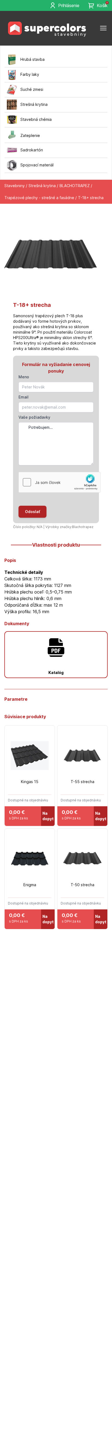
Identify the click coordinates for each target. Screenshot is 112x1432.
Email (23, 397)
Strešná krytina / (43, 185)
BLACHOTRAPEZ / (76, 185)
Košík (102, 5)
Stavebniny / (15, 185)
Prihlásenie (68, 5)
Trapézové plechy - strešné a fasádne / (40, 197)
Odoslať (32, 511)
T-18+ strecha (91, 197)
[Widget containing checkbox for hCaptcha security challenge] (59, 482)
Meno (23, 377)
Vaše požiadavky (34, 417)
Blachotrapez (83, 527)
